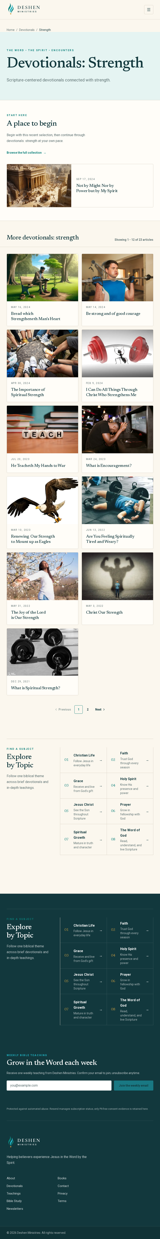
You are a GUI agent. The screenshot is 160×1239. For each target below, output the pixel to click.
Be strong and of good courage (113, 314)
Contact (63, 1186)
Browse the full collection (26, 152)
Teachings (14, 1193)
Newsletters (15, 1209)
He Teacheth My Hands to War (38, 466)
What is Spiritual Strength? (35, 688)
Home (11, 30)
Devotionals (27, 30)
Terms (62, 1201)
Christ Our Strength (104, 613)
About (11, 1178)
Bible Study (14, 1201)
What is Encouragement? (108, 466)
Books (62, 1178)
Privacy (63, 1193)
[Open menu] (148, 9)
